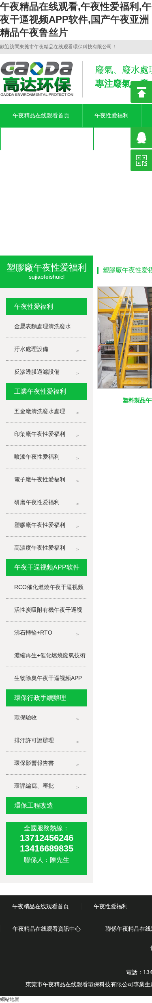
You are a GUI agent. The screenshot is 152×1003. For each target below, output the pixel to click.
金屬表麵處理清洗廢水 (42, 326)
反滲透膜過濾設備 (37, 371)
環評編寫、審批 (34, 785)
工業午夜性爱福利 (40, 391)
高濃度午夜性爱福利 (39, 547)
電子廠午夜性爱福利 (39, 479)
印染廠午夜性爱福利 (39, 434)
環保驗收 (25, 717)
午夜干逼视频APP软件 (46, 567)
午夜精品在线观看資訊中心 (47, 138)
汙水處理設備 (31, 349)
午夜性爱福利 (111, 115)
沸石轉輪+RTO (33, 632)
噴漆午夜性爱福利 (37, 456)
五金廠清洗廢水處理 (39, 411)
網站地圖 (9, 999)
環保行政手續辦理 (40, 697)
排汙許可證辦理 (34, 740)
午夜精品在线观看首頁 (41, 115)
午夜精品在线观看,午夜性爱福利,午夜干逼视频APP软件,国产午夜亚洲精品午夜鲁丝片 (76, 19)
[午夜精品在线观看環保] (76, 183)
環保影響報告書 (34, 763)
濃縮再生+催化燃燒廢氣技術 (50, 655)
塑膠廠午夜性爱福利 (39, 525)
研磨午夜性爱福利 (37, 502)
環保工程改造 (33, 805)
